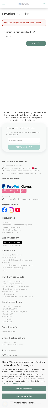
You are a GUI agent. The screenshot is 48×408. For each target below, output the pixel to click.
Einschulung (8, 294)
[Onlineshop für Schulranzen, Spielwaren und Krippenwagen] (24, 4)
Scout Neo (7, 316)
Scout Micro (8, 319)
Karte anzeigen (10, 350)
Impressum (8, 222)
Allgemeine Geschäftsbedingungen (17, 225)
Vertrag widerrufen (12, 242)
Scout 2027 (8, 314)
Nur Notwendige (24, 396)
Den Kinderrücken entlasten (15, 289)
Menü (4, 4)
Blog (5, 270)
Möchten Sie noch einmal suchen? (19, 32)
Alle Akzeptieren (24, 388)
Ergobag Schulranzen (12, 306)
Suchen (35, 43)
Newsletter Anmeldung (13, 268)
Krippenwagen (9, 331)
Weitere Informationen (24, 403)
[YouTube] (17, 210)
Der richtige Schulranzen (13, 281)
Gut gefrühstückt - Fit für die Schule (18, 297)
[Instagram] (11, 210)
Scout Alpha (8, 322)
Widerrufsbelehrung (11, 245)
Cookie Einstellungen (12, 230)
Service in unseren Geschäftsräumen (18, 265)
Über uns (7, 262)
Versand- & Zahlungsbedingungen (17, 260)
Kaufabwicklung (10, 257)
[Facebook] (4, 210)
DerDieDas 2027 (10, 309)
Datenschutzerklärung (11, 383)
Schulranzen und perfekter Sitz (16, 286)
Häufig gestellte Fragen (13, 255)
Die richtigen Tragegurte (13, 284)
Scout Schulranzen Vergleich (15, 311)
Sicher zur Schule (10, 291)
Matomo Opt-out (10, 232)
